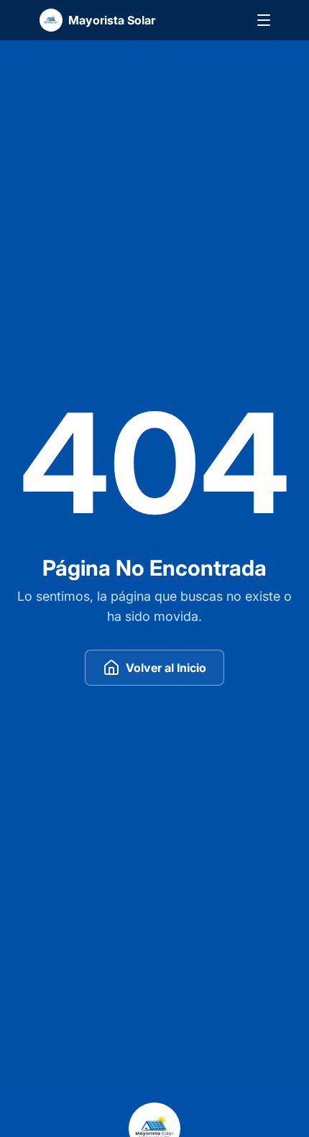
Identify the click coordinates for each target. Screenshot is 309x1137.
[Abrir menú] (263, 20)
